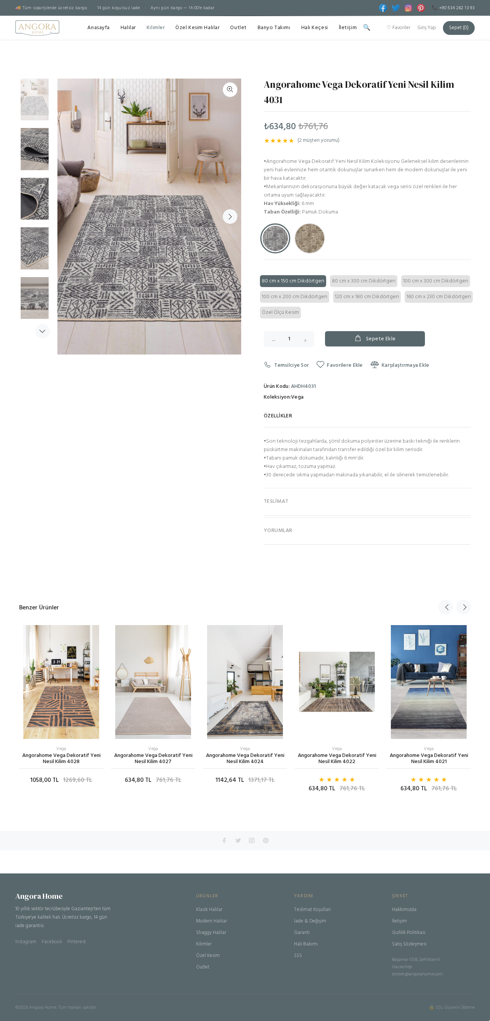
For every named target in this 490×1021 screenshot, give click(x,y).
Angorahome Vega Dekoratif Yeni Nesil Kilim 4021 (429, 758)
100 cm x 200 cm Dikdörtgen (294, 296)
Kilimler (156, 27)
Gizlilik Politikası (408, 933)
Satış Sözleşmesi (409, 944)
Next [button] (42, 331)
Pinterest (76, 942)
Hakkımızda (404, 910)
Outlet (238, 27)
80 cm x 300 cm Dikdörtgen (363, 281)
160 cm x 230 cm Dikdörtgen (439, 296)
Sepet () (459, 28)
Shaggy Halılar (211, 933)
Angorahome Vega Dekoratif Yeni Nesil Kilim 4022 (337, 758)
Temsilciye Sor (291, 365)
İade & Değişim (310, 921)
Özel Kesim (208, 956)
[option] (34, 103)
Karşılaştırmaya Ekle (406, 365)
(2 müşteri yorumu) (318, 140)
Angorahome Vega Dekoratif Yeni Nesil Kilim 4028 (61, 758)
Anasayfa (98, 27)
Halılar (128, 27)
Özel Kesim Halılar (197, 27)
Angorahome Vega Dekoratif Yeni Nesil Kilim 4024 (245, 758)
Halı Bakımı (306, 944)
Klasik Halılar (209, 910)
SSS (298, 956)
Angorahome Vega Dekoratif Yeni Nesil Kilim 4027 (153, 758)
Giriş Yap (426, 28)
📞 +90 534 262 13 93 (453, 8)
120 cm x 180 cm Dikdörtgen (367, 296)
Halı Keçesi (314, 27)
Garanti (302, 933)
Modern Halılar (211, 921)
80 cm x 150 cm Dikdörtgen (293, 281)
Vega (297, 397)
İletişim (348, 27)
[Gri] (275, 238)
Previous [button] (445, 607)
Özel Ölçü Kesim (280, 312)
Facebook (52, 942)
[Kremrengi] (309, 238)
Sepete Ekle (381, 339)
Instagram (25, 942)
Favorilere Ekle (345, 365)
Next (230, 216)
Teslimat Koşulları (312, 910)
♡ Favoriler (398, 28)
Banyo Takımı (274, 27)
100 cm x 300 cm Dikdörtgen (435, 281)
